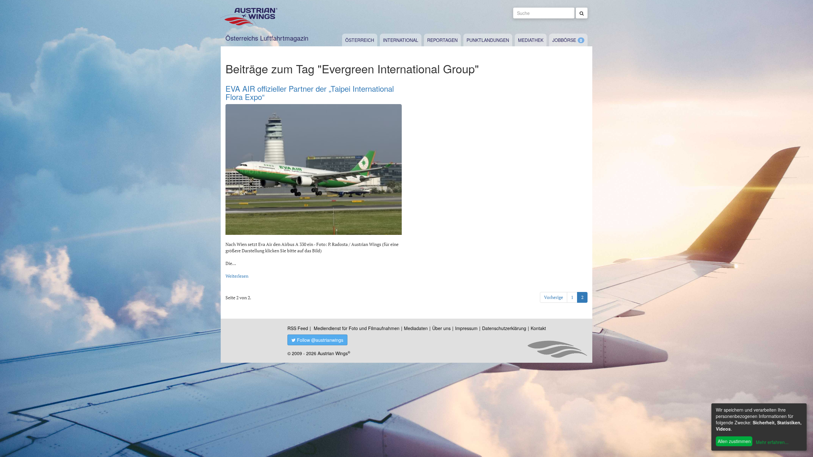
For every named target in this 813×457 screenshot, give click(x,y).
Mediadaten (416, 328)
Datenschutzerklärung (504, 328)
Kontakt (538, 328)
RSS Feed (297, 328)
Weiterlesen (236, 276)
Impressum (466, 328)
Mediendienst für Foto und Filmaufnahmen (357, 328)
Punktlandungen (488, 40)
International (400, 40)
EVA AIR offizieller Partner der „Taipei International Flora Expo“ (309, 92)
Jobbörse (564, 40)
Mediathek (530, 40)
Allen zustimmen (734, 441)
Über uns (441, 328)
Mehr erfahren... (772, 442)
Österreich (359, 40)
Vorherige (553, 297)
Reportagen (442, 40)
